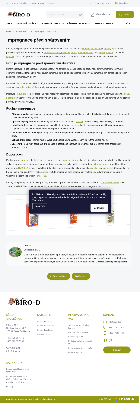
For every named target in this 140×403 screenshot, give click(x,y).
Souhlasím (99, 208)
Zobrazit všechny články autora (111, 261)
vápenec (10, 56)
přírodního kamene (110, 182)
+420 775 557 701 (116, 327)
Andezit (44, 172)
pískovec (65, 52)
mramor (47, 52)
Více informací (39, 200)
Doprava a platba (47, 3)
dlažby (107, 48)
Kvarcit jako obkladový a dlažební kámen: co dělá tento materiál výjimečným (18, 379)
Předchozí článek (60, 276)
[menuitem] (10, 24)
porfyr (102, 52)
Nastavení (40, 206)
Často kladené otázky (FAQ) (80, 348)
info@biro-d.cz (115, 322)
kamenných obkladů (92, 48)
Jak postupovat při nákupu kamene (21, 3)
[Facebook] (105, 340)
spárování (25, 160)
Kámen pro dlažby (44, 321)
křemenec (83, 52)
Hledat (80, 14)
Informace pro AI (75, 352)
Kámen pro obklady (45, 326)
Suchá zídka (11, 387)
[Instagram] (111, 340)
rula (91, 52)
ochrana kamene (101, 164)
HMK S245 (21, 94)
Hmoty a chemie (44, 334)
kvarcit (74, 52)
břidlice (35, 87)
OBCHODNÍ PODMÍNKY (78, 332)
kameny (75, 125)
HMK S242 (23, 168)
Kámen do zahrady (45, 330)
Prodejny (117, 350)
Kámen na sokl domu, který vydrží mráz (17, 370)
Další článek (79, 276)
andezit (109, 52)
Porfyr (32, 172)
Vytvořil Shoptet (106, 399)
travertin (56, 52)
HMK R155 (41, 176)
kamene (79, 121)
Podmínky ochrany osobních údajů (80, 342)
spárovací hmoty (70, 160)
